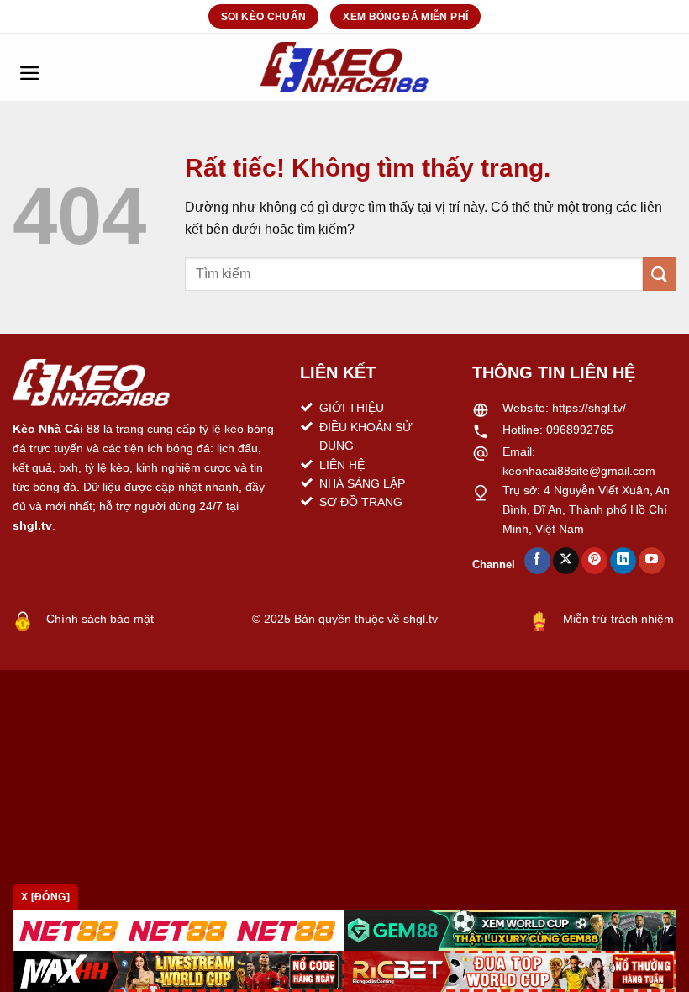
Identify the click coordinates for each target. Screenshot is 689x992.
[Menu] (29, 67)
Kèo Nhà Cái (48, 428)
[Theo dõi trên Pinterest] (594, 560)
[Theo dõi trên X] (566, 560)
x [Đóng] (45, 897)
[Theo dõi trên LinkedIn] (623, 560)
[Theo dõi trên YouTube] (652, 560)
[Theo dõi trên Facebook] (537, 560)
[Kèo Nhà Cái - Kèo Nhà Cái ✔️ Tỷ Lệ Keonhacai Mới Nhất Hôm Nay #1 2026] (344, 67)
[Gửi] (659, 273)
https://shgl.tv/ (589, 407)
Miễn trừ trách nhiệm (618, 618)
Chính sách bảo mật (100, 618)
